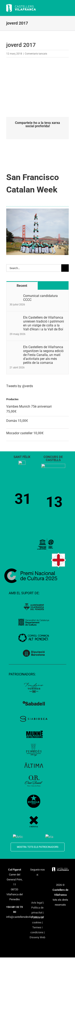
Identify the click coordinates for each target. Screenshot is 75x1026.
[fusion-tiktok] (37, 889)
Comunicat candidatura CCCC (40, 298)
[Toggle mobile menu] (67, 8)
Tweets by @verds (19, 386)
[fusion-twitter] (37, 882)
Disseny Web (37, 937)
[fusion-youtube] (32, 889)
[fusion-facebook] (32, 882)
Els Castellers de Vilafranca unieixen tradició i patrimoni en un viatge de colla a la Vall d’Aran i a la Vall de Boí (43, 323)
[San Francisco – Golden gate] (37, 210)
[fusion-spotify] (43, 889)
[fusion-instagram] (43, 882)
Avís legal (36, 902)
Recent (22, 286)
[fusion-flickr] (37, 895)
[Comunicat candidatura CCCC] (15, 296)
